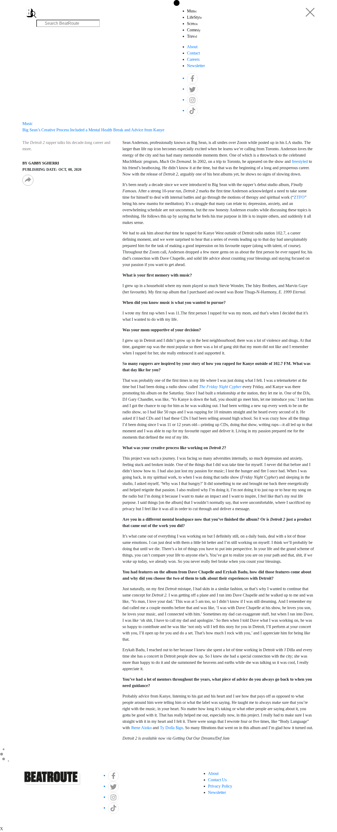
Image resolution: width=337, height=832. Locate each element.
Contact (193, 53)
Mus (192, 11)
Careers (193, 59)
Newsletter (196, 65)
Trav (192, 36)
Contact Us (217, 780)
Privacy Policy (220, 786)
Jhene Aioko (141, 727)
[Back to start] (29, 9)
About (192, 46)
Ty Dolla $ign (171, 727)
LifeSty (194, 17)
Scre (192, 23)
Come (194, 30)
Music (27, 123)
